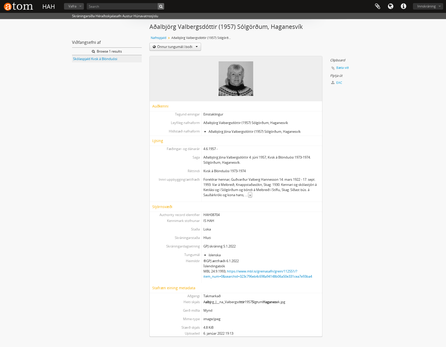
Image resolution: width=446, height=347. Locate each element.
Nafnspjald (158, 38)
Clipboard (377, 6)
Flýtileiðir (403, 6)
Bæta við (342, 67)
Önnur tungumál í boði (174, 46)
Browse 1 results (109, 51)
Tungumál (390, 6)
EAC (339, 82)
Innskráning (426, 6)
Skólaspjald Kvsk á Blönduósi (95, 58)
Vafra (72, 6)
